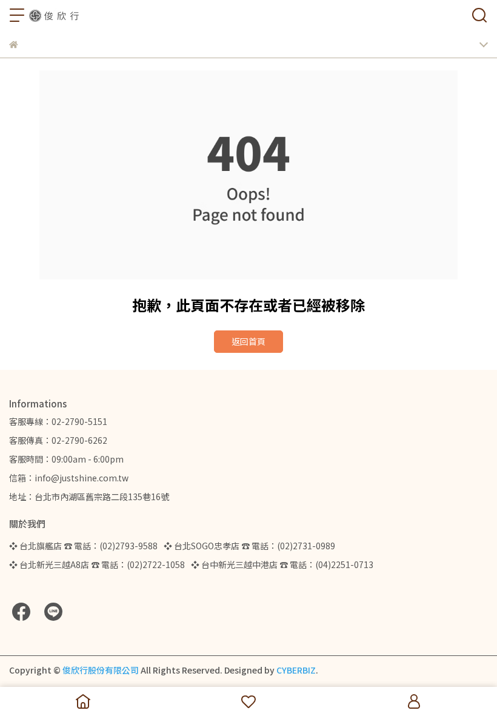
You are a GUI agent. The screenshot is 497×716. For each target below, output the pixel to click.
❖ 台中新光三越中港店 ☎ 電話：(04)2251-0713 (282, 564)
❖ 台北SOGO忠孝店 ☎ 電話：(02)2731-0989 (249, 546)
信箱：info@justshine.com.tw (68, 478)
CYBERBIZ (296, 670)
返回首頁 (248, 341)
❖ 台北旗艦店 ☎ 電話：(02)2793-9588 (83, 546)
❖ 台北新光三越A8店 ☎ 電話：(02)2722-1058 (97, 564)
